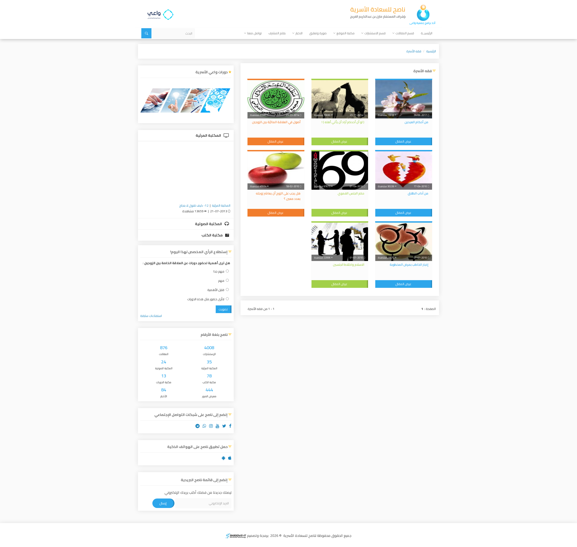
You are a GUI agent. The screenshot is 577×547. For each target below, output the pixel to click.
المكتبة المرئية (209, 135)
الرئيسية (431, 51)
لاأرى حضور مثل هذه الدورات (205, 299)
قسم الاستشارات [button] (375, 33)
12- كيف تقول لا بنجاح (193, 205)
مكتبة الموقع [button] (346, 33)
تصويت (223, 309)
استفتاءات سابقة (151, 316)
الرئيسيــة (426, 33)
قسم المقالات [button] (405, 33)
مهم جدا (218, 271)
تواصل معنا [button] (254, 33)
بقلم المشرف (277, 33)
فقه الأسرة (413, 51)
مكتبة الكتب (212, 235)
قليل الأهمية (215, 290)
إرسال (163, 503)
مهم (221, 281)
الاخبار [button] (298, 33)
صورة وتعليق (318, 33)
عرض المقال (403, 141)
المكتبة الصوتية (209, 223)
